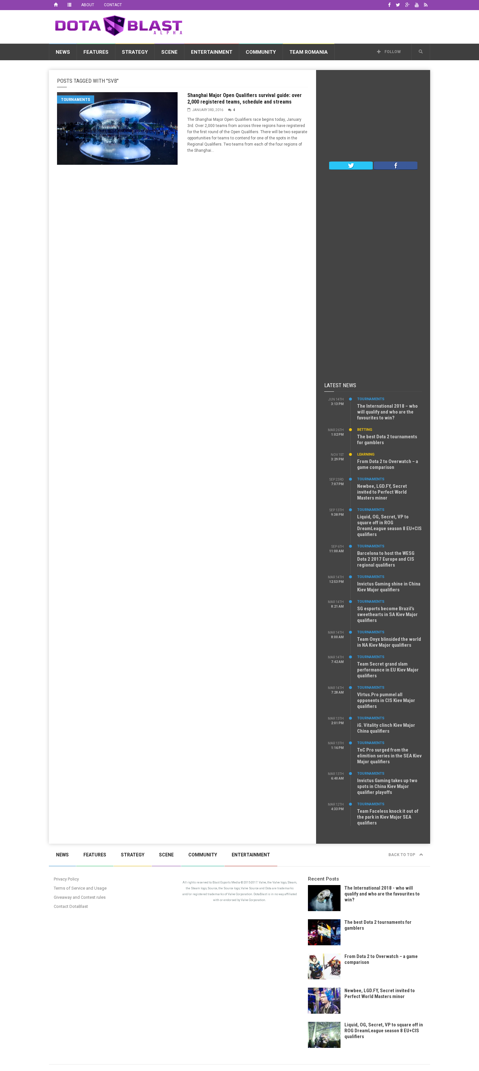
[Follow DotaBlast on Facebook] (395, 165)
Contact (113, 5)
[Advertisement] (311, 25)
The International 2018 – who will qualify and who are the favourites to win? (387, 412)
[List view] (69, 5)
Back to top (402, 855)
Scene (169, 52)
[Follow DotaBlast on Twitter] (351, 165)
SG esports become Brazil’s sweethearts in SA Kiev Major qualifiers (387, 614)
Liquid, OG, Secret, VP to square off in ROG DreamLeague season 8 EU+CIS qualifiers (389, 525)
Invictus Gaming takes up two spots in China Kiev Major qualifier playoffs (387, 786)
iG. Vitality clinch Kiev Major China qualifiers (386, 728)
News (63, 52)
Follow (392, 51)
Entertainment (211, 52)
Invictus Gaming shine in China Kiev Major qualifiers (388, 587)
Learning (365, 454)
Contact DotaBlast (71, 906)
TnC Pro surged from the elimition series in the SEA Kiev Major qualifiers (389, 756)
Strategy (135, 52)
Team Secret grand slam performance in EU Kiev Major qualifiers (388, 670)
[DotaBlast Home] (56, 5)
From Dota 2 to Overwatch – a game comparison (387, 464)
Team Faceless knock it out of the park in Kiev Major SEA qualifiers (387, 817)
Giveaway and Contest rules (80, 897)
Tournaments (75, 99)
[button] (421, 52)
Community (261, 52)
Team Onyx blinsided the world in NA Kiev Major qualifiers (389, 642)
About (87, 5)
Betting (364, 430)
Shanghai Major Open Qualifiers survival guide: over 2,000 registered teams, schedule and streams (244, 98)
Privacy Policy (66, 879)
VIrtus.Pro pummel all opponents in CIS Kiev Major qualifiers (386, 700)
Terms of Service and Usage (80, 888)
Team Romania (308, 52)
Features (96, 52)
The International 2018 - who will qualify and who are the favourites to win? (382, 894)
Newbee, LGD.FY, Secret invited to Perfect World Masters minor (382, 492)
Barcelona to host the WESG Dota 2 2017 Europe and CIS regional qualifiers (385, 559)
